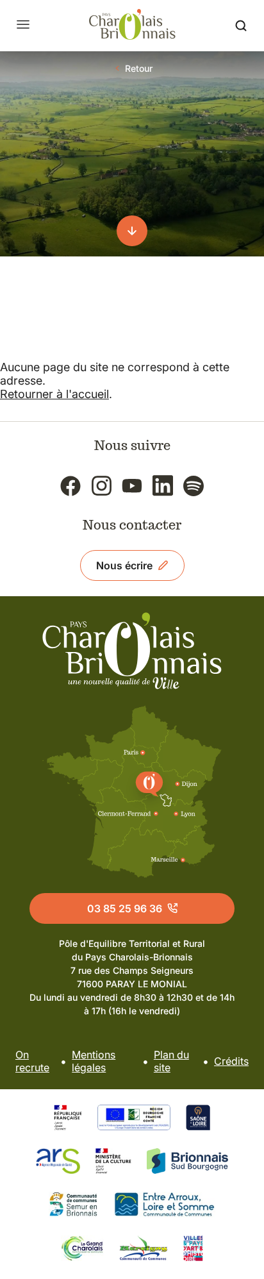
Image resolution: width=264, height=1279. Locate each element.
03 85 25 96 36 (124, 908)
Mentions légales (93, 1061)
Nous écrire (124, 565)
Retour (139, 68)
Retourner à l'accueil (54, 394)
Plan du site (171, 1061)
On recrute (32, 1061)
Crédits (231, 1061)
